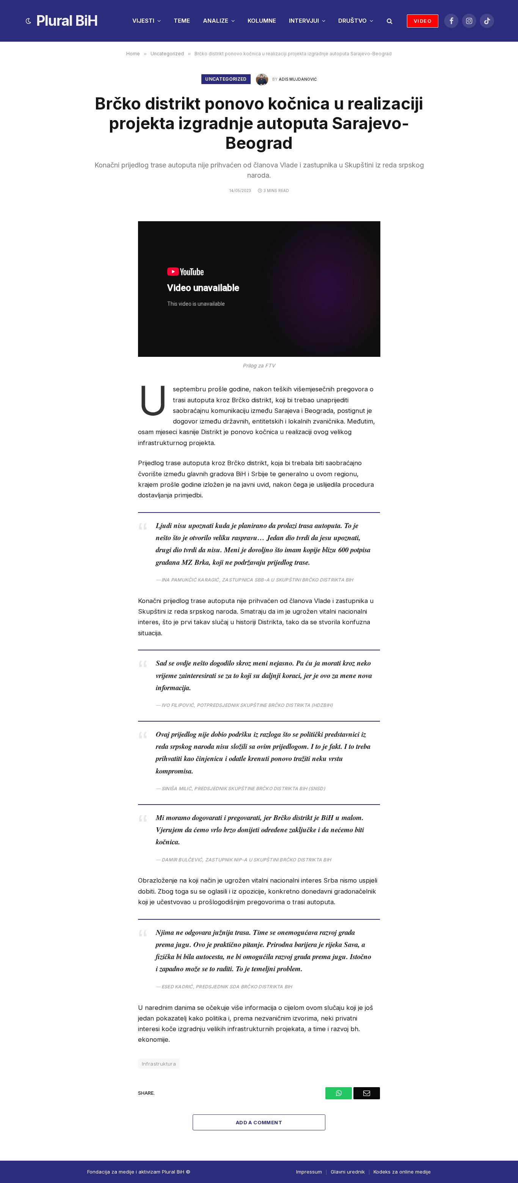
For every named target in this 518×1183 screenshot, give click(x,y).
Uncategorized (226, 79)
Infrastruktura (159, 1064)
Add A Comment (259, 1122)
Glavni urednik (348, 1172)
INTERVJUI (304, 20)
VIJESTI (143, 20)
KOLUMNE (262, 20)
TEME (182, 20)
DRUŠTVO (352, 20)
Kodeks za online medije (402, 1172)
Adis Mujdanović (298, 79)
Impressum (309, 1172)
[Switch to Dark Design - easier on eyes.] (28, 21)
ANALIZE (215, 20)
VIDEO (423, 21)
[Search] (388, 21)
